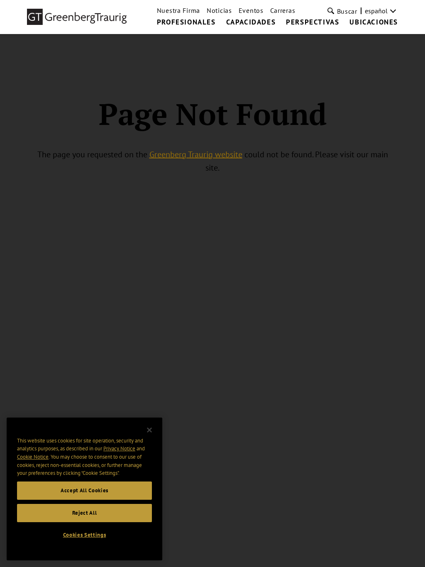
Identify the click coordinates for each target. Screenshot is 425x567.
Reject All (84, 512)
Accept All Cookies (84, 490)
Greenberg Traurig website (195, 154)
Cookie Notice (33, 456)
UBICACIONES (373, 22)
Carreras (283, 10)
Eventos (251, 10)
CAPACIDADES (251, 22)
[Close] (149, 430)
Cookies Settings (84, 534)
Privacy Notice (119, 448)
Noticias (219, 10)
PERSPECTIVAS (312, 22)
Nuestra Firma (178, 10)
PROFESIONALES (186, 22)
